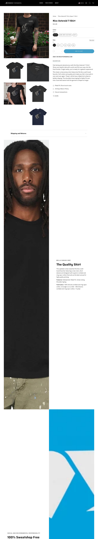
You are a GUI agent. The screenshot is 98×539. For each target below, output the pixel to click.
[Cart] (93, 3)
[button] (41, 3)
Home (54, 16)
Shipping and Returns (18, 133)
